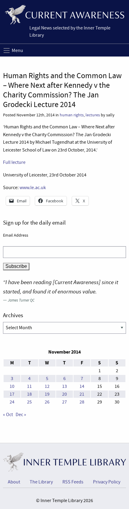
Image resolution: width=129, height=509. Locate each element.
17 (12, 394)
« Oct (8, 415)
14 (82, 386)
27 (64, 402)
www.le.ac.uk (33, 188)
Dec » (21, 415)
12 (47, 386)
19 (47, 394)
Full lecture (14, 162)
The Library (41, 482)
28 (82, 402)
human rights (72, 115)
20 (64, 394)
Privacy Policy (106, 482)
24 (12, 402)
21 (82, 394)
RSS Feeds (72, 482)
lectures (93, 115)
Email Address (15, 235)
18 (29, 394)
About (14, 482)
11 (29, 386)
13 (64, 386)
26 (47, 402)
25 (29, 402)
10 (12, 386)
